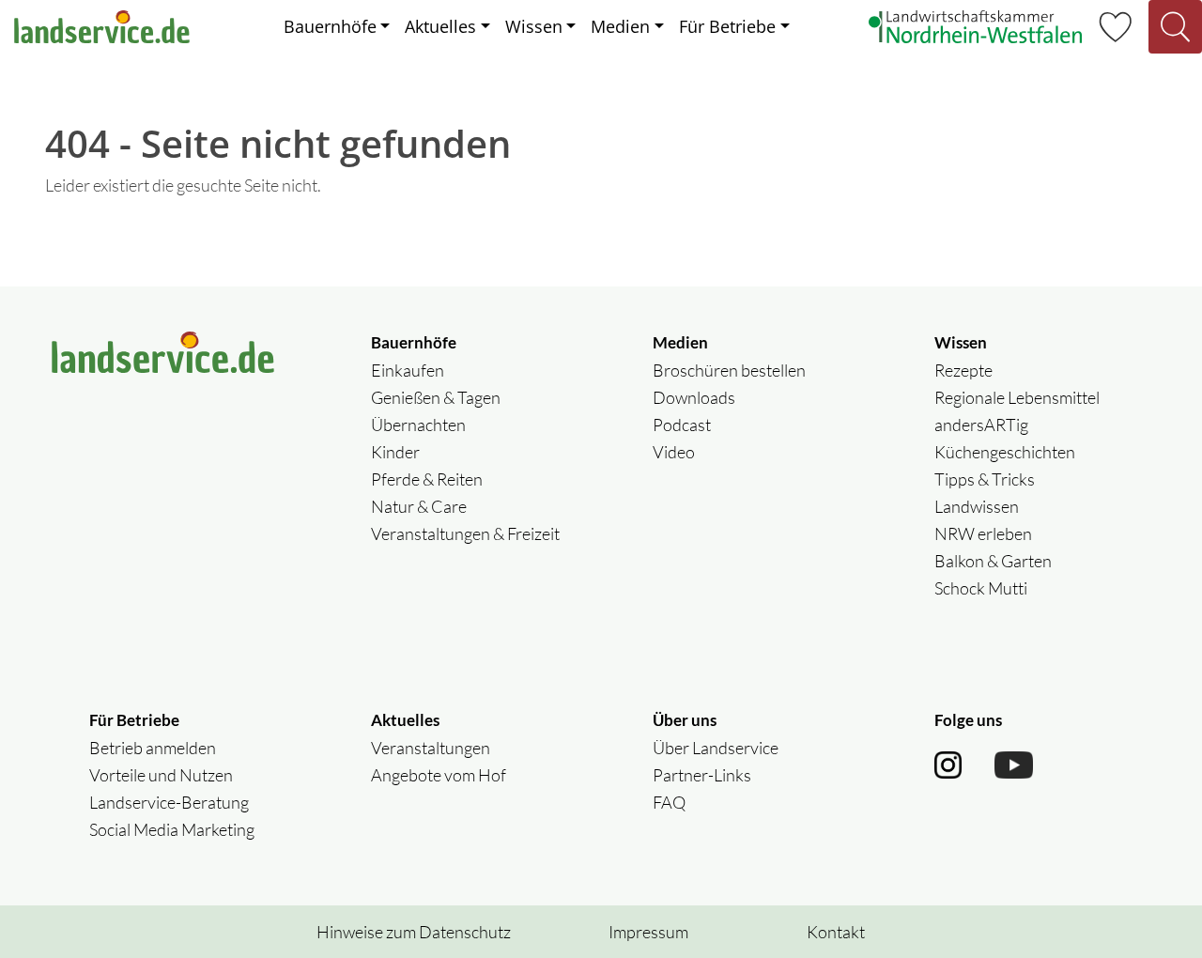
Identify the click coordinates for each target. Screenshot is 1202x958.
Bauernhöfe (330, 26)
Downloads (694, 397)
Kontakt (836, 931)
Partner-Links (702, 775)
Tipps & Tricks (984, 479)
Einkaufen (407, 370)
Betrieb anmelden (152, 747)
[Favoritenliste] (1115, 24)
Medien (620, 26)
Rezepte (963, 370)
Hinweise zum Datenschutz (413, 931)
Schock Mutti (980, 588)
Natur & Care (419, 506)
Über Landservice (715, 747)
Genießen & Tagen (436, 397)
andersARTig (981, 424)
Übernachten (418, 424)
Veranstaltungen (430, 747)
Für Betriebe (727, 26)
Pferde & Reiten (427, 479)
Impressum (648, 931)
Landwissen (976, 506)
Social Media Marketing (171, 829)
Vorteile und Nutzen (161, 775)
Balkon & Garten (993, 560)
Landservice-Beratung (169, 802)
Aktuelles (440, 26)
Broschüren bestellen (729, 370)
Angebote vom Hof (438, 775)
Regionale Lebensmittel (1017, 397)
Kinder (395, 451)
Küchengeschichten (1004, 451)
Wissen (533, 26)
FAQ (669, 802)
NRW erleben (983, 533)
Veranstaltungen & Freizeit (465, 533)
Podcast (682, 424)
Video (674, 451)
